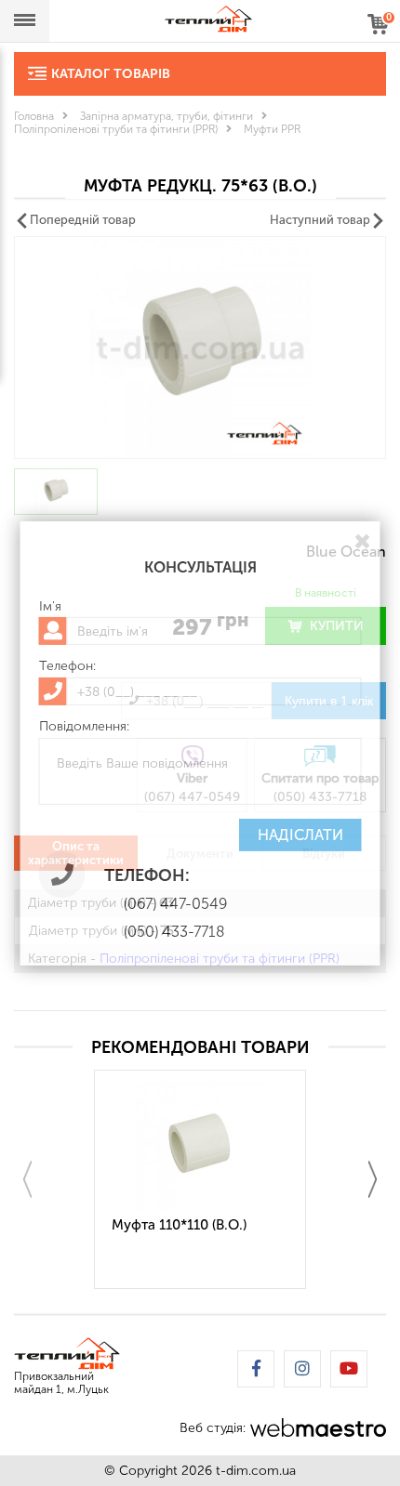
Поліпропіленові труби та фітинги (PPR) (116, 129)
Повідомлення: (84, 726)
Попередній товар (83, 220)
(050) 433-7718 (174, 931)
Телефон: (67, 666)
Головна (34, 116)
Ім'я (50, 605)
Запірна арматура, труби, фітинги (166, 116)
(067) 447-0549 (175, 904)
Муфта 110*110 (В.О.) (179, 1224)
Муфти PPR (272, 129)
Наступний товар (320, 220)
